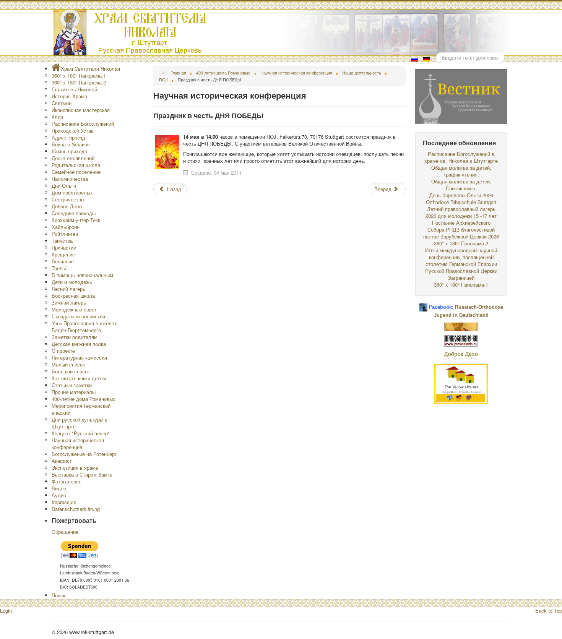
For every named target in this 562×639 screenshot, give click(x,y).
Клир (57, 116)
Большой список (71, 371)
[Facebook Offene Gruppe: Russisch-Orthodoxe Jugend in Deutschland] (423, 304)
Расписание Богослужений (83, 123)
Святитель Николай (74, 89)
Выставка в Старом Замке (82, 474)
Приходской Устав (73, 130)
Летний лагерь (68, 288)
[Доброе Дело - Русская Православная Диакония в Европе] (461, 354)
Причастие (64, 247)
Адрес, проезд (68, 137)
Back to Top (548, 610)
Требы (59, 268)
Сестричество (68, 199)
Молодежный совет (74, 309)
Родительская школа (76, 165)
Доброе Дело (67, 206)
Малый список (68, 364)
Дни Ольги (64, 185)
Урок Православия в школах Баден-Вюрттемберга (84, 327)
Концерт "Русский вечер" (81, 433)
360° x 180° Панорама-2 (79, 82)
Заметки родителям (74, 337)
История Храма (69, 96)
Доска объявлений (73, 158)
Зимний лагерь (69, 302)
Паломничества (70, 178)
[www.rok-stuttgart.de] (282, 32)
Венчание (63, 261)
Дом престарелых (72, 192)
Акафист (62, 460)
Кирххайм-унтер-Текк (76, 220)
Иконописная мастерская (81, 110)
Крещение (63, 254)
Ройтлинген (65, 233)
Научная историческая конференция (78, 443)
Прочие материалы (74, 392)
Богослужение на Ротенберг (84, 453)
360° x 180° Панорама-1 (79, 75)
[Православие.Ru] (461, 340)
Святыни (61, 103)
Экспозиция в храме (75, 467)
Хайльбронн (66, 226)
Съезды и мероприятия (78, 316)
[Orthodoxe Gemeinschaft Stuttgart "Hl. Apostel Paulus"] (461, 325)
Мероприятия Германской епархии (81, 409)
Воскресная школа (73, 295)
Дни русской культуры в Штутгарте (79, 423)
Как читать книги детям (79, 378)
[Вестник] (461, 95)
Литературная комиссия (79, 357)
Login (6, 610)
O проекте (63, 350)
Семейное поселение (76, 171)
